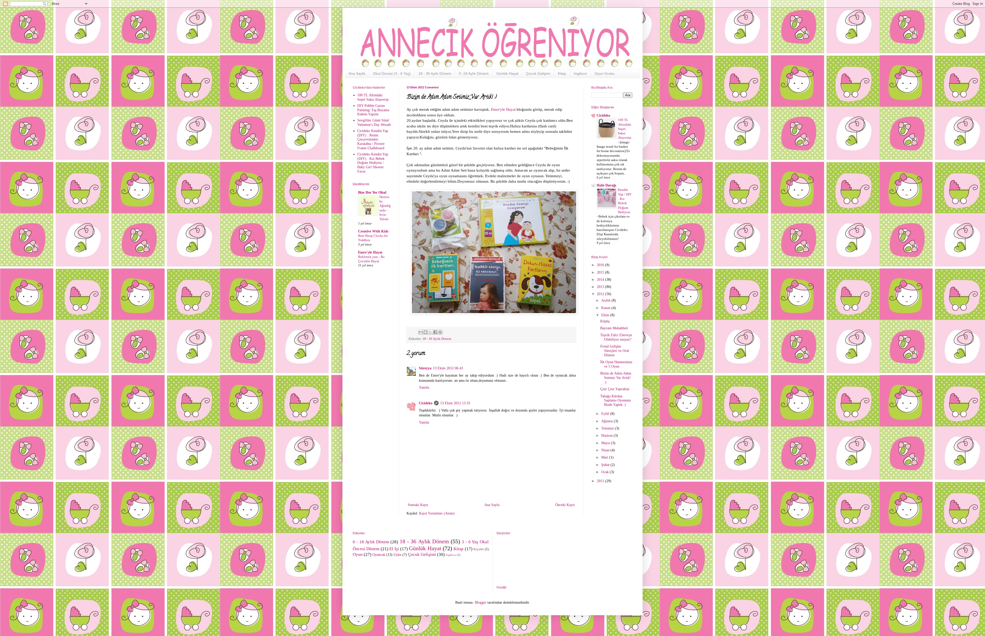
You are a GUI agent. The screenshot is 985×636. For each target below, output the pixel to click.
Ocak (605, 472)
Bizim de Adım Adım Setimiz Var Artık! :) (615, 377)
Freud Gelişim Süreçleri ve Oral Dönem (614, 350)
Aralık (606, 300)
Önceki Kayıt (565, 505)
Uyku (397, 555)
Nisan (605, 450)
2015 (601, 272)
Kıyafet (479, 549)
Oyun (358, 554)
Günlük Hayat (507, 73)
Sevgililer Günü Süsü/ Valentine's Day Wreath (374, 122)
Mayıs (606, 443)
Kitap (562, 73)
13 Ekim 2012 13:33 (455, 403)
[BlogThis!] (425, 332)
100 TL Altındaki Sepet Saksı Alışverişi (373, 97)
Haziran (607, 435)
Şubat (605, 465)
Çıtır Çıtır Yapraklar (614, 389)
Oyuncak (378, 555)
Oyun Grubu (605, 73)
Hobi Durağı (606, 185)
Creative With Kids (373, 231)
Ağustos (607, 421)
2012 (601, 294)
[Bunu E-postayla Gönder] (420, 332)
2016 (601, 265)
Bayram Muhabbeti (614, 328)
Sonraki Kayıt (418, 505)
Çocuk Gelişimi (538, 73)
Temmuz (608, 428)
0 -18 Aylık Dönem (474, 73)
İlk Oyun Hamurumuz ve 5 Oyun (616, 364)
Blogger (480, 602)
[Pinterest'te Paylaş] (440, 332)
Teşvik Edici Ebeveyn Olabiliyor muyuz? (616, 337)
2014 (601, 280)
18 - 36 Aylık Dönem (434, 73)
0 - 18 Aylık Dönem (371, 541)
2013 (601, 287)
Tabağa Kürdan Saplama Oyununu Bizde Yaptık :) (615, 400)
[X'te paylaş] (430, 332)
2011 (601, 481)
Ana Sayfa (357, 73)
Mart (605, 457)
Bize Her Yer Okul (372, 192)
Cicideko (425, 403)
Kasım (606, 308)
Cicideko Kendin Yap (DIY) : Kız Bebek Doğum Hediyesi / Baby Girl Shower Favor (372, 162)
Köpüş (604, 321)
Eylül (605, 414)
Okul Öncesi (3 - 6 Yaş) (392, 73)
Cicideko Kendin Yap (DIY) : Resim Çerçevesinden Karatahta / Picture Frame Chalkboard (372, 139)
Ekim (605, 315)
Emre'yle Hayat (503, 109)
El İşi (394, 548)
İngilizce (580, 73)
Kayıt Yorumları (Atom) (437, 513)
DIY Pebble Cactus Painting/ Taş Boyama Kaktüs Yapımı (373, 110)
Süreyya (425, 368)
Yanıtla (424, 387)
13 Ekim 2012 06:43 (448, 368)
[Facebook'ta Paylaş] (435, 332)
